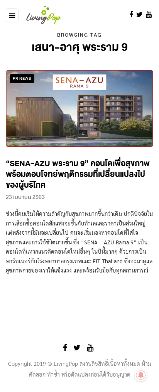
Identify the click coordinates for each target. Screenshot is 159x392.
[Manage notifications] (141, 375)
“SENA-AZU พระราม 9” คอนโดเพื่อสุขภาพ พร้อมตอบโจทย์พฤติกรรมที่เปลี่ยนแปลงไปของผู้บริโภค (78, 174)
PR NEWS (22, 78)
